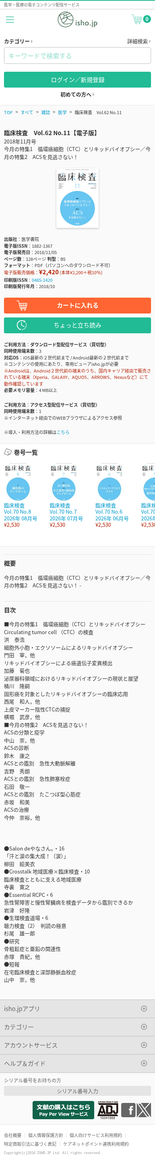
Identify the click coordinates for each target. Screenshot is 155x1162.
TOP (8, 112)
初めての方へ (76, 94)
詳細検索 (138, 41)
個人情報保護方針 (45, 1135)
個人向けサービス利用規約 (96, 1135)
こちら (63, 432)
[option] (23, 495)
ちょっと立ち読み (77, 325)
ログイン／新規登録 (78, 79)
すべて (27, 112)
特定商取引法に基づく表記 (30, 1144)
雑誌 (45, 112)
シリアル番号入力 (77, 1091)
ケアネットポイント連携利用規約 (96, 1144)
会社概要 (12, 1135)
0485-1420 (42, 280)
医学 (62, 112)
